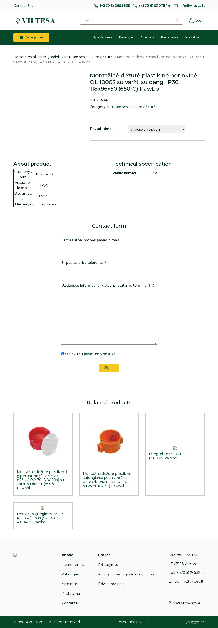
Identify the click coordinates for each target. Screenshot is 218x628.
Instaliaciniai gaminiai (44, 57)
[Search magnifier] (178, 21)
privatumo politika (100, 354)
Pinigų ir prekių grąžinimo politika (126, 574)
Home (18, 57)
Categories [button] (34, 37)
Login (200, 21)
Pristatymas (169, 37)
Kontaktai (192, 37)
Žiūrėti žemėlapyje (184, 603)
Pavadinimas (101, 129)
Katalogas (126, 37)
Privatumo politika (113, 584)
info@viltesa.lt (192, 6)
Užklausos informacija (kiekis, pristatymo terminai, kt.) (107, 285)
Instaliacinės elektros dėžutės (89, 57)
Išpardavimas (102, 37)
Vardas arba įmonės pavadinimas (90, 240)
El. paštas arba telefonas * (83, 263)
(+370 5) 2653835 (115, 6)
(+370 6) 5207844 (154, 6)
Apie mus (147, 37)
